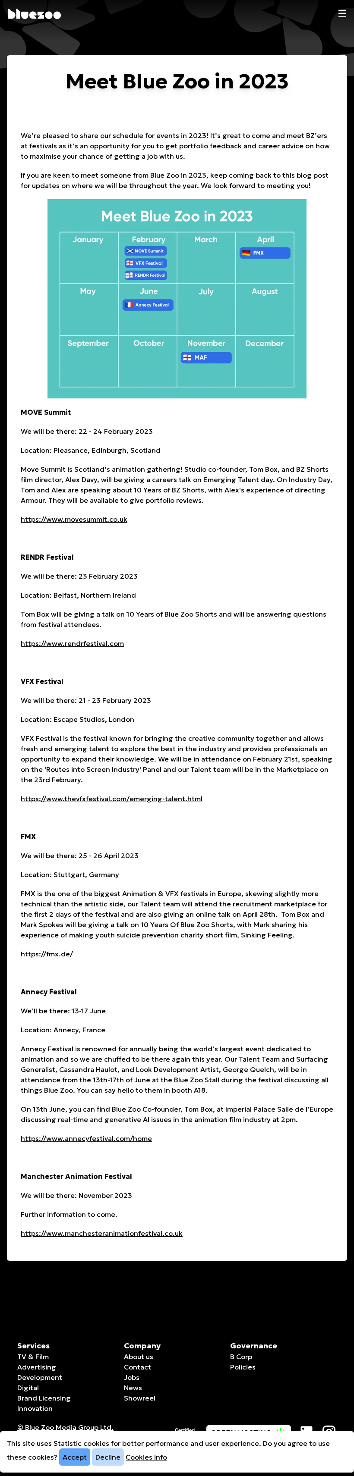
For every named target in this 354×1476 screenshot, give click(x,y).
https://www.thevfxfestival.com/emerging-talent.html (111, 798)
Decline (107, 1457)
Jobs (131, 1377)
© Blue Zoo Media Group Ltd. (65, 1427)
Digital (28, 1387)
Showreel (139, 1398)
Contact (137, 1367)
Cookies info (146, 1457)
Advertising (36, 1367)
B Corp (241, 1356)
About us (138, 1356)
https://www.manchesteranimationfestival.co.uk (102, 1233)
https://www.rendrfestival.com (72, 643)
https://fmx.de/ (47, 954)
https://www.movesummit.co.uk (74, 519)
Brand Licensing (44, 1398)
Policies (243, 1367)
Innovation (35, 1408)
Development (39, 1377)
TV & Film (33, 1356)
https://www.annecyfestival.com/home (86, 1138)
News (133, 1387)
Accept (75, 1457)
